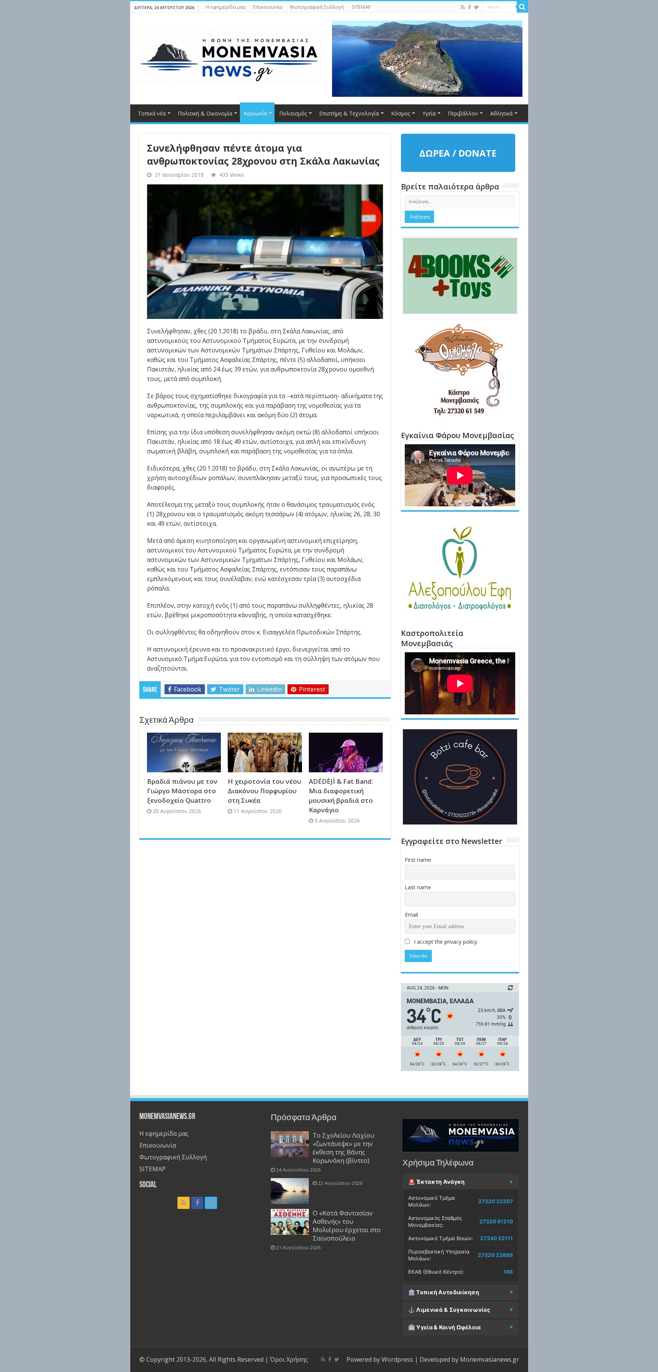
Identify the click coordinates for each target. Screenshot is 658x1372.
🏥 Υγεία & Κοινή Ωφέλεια (444, 1327)
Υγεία (429, 113)
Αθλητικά (501, 113)
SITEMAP (361, 6)
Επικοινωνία (267, 6)
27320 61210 (496, 1221)
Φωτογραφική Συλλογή (317, 6)
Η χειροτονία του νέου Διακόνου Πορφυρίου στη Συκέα (264, 791)
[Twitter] (476, 7)
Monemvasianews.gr (489, 1359)
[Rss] (463, 7)
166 (508, 1272)
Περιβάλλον (463, 113)
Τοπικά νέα (152, 113)
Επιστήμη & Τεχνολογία (349, 113)
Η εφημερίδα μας (226, 6)
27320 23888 (495, 1255)
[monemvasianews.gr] (229, 53)
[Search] (522, 7)
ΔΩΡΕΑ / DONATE (458, 153)
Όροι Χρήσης (289, 1359)
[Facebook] (469, 7)
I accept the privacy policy (444, 941)
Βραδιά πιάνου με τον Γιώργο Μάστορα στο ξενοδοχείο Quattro (182, 791)
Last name (418, 887)
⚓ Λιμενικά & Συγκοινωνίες (449, 1309)
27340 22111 (496, 1238)
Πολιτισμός (293, 113)
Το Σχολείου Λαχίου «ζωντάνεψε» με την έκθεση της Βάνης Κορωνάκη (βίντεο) (343, 1148)
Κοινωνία (255, 113)
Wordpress (397, 1359)
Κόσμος (400, 113)
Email (411, 914)
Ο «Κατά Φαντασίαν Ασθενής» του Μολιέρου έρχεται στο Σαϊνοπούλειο (347, 1225)
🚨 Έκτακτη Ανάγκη (436, 1181)
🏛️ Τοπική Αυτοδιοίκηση (443, 1292)
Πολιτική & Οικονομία (205, 113)
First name (418, 859)
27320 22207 (495, 1201)
